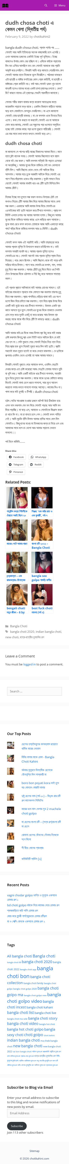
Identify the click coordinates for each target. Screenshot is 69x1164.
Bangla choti (44, 956)
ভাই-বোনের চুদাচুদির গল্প (26, 1064)
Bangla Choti (18, 626)
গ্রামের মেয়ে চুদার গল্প (27, 1056)
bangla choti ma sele (17, 1018)
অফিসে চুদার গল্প (37, 1051)
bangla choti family (33, 983)
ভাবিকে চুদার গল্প (39, 1065)
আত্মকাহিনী (46, 1051)
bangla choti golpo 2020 (25, 988)
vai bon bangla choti (22, 1051)
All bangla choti (19, 956)
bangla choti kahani (40, 1007)
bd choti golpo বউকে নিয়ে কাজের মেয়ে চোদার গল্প (33, 905)
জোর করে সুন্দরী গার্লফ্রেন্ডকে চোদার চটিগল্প (27, 916)
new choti (12, 637)
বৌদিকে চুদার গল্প (12, 1065)
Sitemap (34, 1151)
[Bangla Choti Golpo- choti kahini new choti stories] (6, 5)
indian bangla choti (48, 632)
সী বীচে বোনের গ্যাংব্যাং (33, 848)
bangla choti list (20, 1012)
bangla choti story (42, 1018)
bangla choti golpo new (35, 995)
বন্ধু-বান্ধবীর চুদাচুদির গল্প (44, 1060)
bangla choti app (28, 969)
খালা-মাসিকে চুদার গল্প (13, 1056)
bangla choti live (45, 1013)
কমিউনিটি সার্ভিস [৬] (32, 859)
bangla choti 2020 (22, 632)
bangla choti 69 (14, 962)
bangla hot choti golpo (25, 1029)
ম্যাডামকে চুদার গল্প (52, 1065)
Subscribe (17, 1126)
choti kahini (49, 1035)
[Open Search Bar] (46, 5)
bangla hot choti (47, 1024)
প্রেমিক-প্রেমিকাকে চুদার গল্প (27, 1060)
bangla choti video (22, 1023)
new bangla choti (27, 1045)
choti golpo (33, 1034)
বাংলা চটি (55, 1060)
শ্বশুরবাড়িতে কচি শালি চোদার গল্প (22, 910)
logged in (29, 664)
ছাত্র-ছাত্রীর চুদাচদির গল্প (32, 637)
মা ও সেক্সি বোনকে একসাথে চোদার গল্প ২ (26, 921)
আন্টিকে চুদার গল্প (55, 1051)
